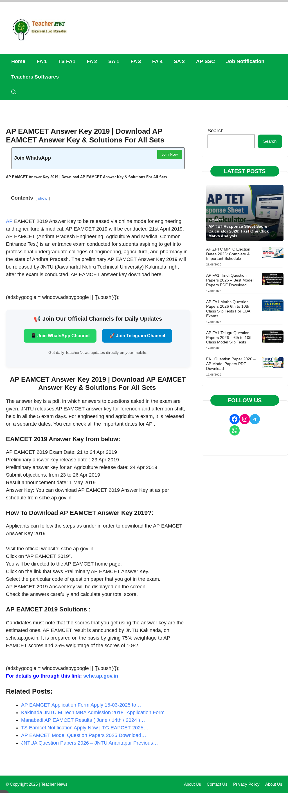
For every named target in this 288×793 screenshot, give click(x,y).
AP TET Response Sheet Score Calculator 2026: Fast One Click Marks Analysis (238, 231)
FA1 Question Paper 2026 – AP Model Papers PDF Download (231, 364)
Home (18, 61)
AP (9, 221)
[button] (14, 92)
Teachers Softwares (35, 77)
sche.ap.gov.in (100, 676)
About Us (192, 784)
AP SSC (205, 61)
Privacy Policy (246, 784)
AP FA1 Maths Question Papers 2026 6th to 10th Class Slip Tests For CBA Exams (228, 309)
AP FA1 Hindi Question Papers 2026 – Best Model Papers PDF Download (229, 280)
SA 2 (179, 61)
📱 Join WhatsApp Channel (60, 335)
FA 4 (157, 61)
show (42, 198)
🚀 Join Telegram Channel (137, 335)
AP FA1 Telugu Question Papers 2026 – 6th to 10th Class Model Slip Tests (229, 337)
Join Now (169, 154)
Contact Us (217, 784)
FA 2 (92, 61)
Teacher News (54, 784)
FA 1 (42, 61)
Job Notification (245, 61)
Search (216, 130)
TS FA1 (66, 61)
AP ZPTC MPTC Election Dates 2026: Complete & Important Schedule (228, 254)
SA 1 (113, 61)
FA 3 (135, 61)
